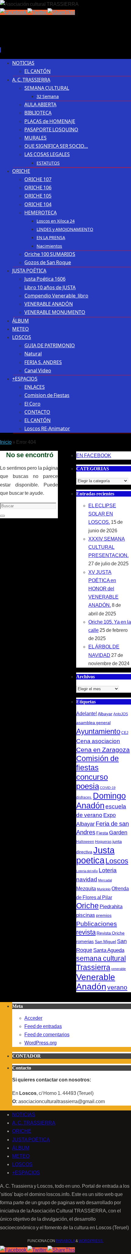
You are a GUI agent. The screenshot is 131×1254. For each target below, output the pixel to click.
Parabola (65, 1241)
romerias (85, 941)
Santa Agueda (108, 950)
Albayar (105, 713)
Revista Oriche (111, 933)
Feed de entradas (43, 1026)
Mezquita (86, 888)
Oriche (87, 905)
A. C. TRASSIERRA (33, 1122)
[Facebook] (13, 12)
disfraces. (84, 797)
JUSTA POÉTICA (31, 1139)
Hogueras (103, 842)
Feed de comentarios (46, 1034)
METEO (21, 1156)
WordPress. (91, 1241)
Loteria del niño (87, 871)
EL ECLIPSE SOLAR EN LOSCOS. (102, 514)
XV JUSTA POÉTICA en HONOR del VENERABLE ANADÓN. (103, 589)
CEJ (124, 733)
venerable (118, 969)
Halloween (85, 842)
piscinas (85, 915)
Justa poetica (95, 855)
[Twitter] (37, 12)
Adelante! (86, 713)
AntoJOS (120, 714)
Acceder (33, 1018)
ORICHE (21, 1131)
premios (104, 915)
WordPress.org (40, 1042)
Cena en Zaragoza (103, 749)
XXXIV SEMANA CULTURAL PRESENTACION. (108, 547)
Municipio (104, 889)
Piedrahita (111, 907)
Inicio (6, 442)
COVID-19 (107, 787)
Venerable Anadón (95, 981)
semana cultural (101, 958)
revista (86, 932)
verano (117, 987)
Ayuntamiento (98, 731)
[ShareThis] (61, 12)
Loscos (116, 861)
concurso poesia (92, 781)
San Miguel (105, 941)
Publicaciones (96, 923)
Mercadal (105, 880)
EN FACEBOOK (93, 455)
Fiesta (102, 832)
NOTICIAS (23, 1114)
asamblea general (93, 722)
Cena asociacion (98, 741)
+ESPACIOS (26, 1172)
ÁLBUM (20, 1147)
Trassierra (93, 967)
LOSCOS (22, 1164)
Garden (118, 832)
